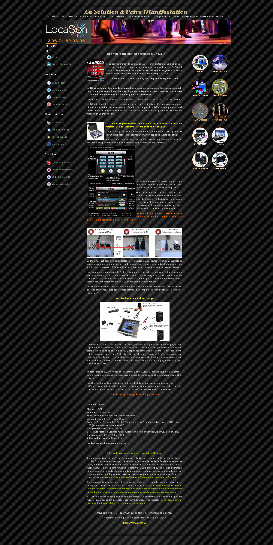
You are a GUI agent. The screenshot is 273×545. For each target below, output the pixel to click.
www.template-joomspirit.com (271, 533)
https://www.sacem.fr (134, 522)
